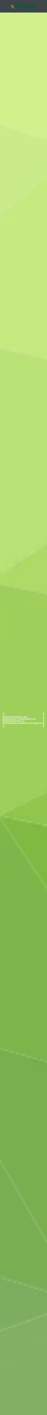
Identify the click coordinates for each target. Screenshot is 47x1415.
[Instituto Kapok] (23, 6)
